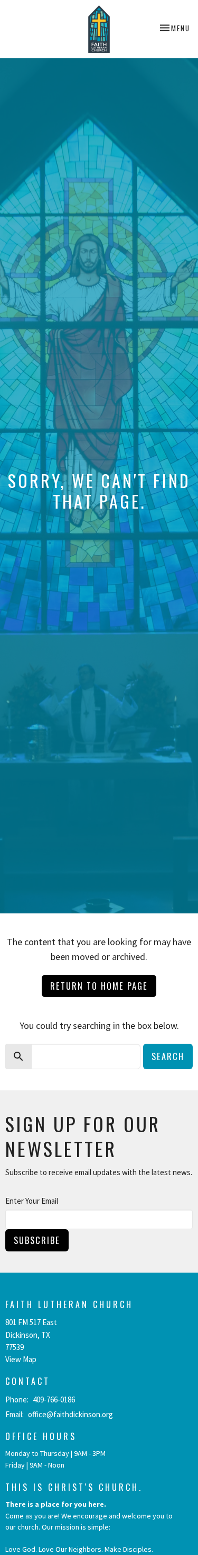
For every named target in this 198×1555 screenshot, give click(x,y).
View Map (20, 1359)
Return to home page (99, 985)
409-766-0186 (54, 1399)
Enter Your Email (31, 1201)
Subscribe (37, 1240)
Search (168, 1056)
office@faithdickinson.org (70, 1414)
